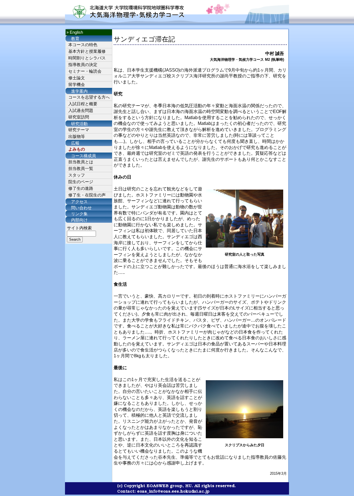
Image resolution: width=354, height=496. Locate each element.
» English (74, 32)
